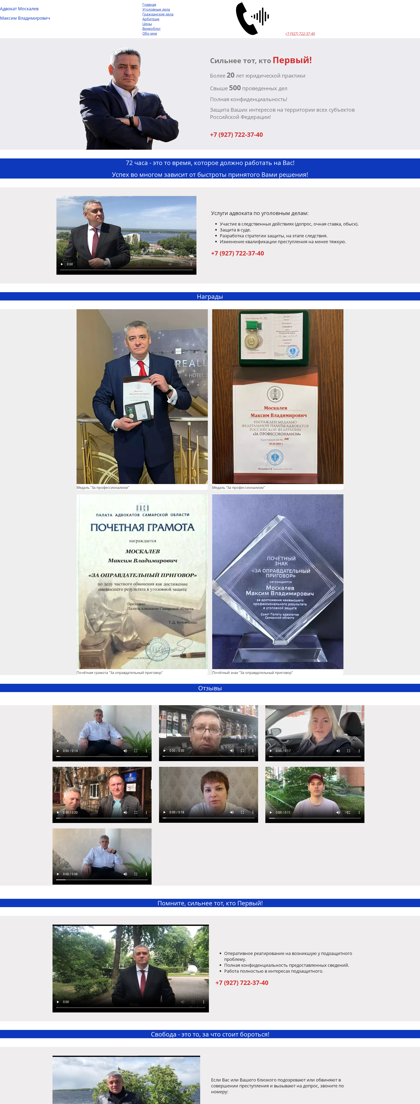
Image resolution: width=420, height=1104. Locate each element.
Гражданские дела (157, 14)
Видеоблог (151, 28)
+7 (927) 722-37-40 (300, 33)
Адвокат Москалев (19, 9)
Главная (149, 4)
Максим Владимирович (25, 18)
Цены (147, 23)
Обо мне (149, 33)
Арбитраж (150, 19)
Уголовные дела (156, 9)
